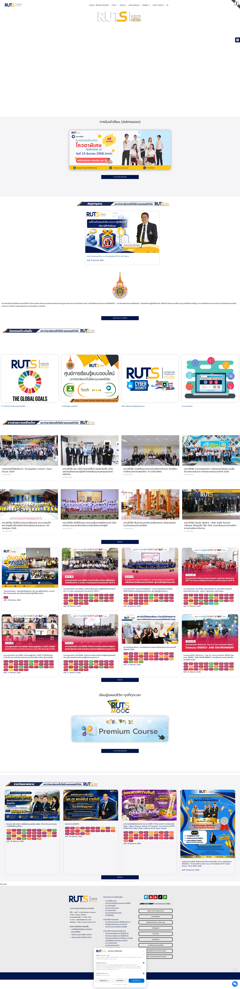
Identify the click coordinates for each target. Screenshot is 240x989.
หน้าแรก (91, 5)
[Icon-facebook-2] (146, 897)
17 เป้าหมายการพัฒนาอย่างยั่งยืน (13, 406)
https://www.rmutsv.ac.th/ (86, 922)
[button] (232, 5)
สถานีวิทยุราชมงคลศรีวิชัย (155, 945)
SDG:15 (216, 603)
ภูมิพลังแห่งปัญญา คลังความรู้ (155, 922)
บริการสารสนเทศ (134, 5)
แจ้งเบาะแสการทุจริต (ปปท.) (82, 937)
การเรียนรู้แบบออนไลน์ (69, 406)
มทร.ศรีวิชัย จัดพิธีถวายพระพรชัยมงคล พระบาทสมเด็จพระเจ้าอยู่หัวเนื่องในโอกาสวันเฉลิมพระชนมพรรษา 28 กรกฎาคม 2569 (26, 525)
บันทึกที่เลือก (120, 981)
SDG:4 (81, 603)
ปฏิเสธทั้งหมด (104, 981)
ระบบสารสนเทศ (187, 406)
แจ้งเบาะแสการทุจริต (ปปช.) (82, 934)
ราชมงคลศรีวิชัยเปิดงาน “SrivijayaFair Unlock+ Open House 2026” (27, 470)
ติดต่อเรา (161, 5)
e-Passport (155, 928)
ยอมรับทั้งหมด (136, 981)
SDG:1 (66, 601)
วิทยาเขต (122, 5)
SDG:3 (91, 595)
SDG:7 (71, 603)
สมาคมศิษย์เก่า (155, 917)
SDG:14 (211, 603)
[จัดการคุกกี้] (235, 968)
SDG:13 (206, 603)
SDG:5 (112, 601)
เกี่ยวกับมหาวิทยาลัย (102, 5)
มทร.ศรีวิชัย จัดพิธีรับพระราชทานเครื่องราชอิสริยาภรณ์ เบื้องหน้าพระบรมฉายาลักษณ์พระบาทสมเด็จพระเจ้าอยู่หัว (90, 524)
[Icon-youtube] (151, 897)
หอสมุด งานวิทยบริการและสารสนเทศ (155, 957)
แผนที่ (154, 5)
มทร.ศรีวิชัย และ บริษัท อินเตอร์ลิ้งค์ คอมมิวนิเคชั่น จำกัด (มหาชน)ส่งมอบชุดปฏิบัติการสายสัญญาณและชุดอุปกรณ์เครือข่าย (88, 471)
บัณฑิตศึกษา (155, 939)
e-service (155, 934)
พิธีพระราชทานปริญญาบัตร (155, 911)
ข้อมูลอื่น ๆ (146, 5)
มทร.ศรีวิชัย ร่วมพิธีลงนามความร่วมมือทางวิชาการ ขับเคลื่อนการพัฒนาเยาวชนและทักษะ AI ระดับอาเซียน (150, 470)
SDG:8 (6, 597)
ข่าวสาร (114, 5)
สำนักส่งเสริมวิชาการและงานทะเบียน (155, 951)
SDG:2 (71, 598)
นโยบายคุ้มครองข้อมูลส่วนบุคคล (133, 406)
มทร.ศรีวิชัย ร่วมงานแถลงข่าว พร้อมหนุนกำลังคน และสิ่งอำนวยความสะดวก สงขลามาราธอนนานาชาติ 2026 (209, 470)
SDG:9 (96, 598)
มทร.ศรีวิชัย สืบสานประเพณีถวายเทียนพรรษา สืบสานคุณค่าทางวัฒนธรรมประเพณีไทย (149, 524)
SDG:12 (232, 669)
